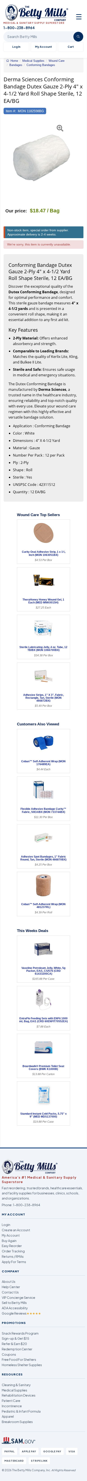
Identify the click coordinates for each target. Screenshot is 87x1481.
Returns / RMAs (13, 1256)
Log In (16, 46)
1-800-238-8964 (26, 1205)
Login (6, 1225)
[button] (6, 160)
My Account (43, 46)
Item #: (11, 111)
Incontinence (12, 1406)
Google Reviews (21, 1313)
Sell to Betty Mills (14, 1303)
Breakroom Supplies (17, 1422)
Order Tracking (13, 1251)
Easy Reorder (12, 1246)
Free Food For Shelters (19, 1359)
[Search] (78, 37)
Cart (71, 46)
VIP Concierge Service (18, 1297)
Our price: (16, 211)
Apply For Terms (14, 1262)
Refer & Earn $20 (14, 1344)
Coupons (9, 1354)
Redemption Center (17, 1349)
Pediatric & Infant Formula (21, 1411)
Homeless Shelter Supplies (22, 1365)
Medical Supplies (14, 1390)
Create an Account (16, 1230)
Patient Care (11, 1401)
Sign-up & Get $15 (15, 1338)
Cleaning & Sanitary (16, 1385)
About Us (8, 1281)
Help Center (11, 1287)
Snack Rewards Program (20, 1333)
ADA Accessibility (15, 1308)
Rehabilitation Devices (18, 1395)
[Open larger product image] (41, 160)
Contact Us (10, 1292)
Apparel (8, 1416)
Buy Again (9, 1241)
